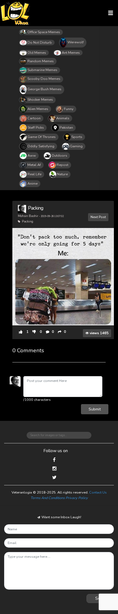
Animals (62, 118)
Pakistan (66, 127)
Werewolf (76, 42)
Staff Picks (35, 127)
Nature (62, 174)
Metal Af (34, 164)
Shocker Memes (40, 99)
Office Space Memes (43, 32)
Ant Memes (71, 52)
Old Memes (36, 52)
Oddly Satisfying (40, 146)
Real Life (34, 174)
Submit (95, 409)
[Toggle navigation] (110, 13)
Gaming (76, 146)
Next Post (98, 217)
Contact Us (98, 492)
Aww (31, 155)
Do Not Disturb (39, 42)
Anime (32, 183)
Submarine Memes (42, 69)
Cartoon (34, 118)
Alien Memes (37, 108)
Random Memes (40, 61)
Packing (35, 208)
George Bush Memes (44, 89)
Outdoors (59, 155)
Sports (76, 136)
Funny (69, 108)
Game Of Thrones (41, 136)
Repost (62, 164)
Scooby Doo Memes (43, 78)
